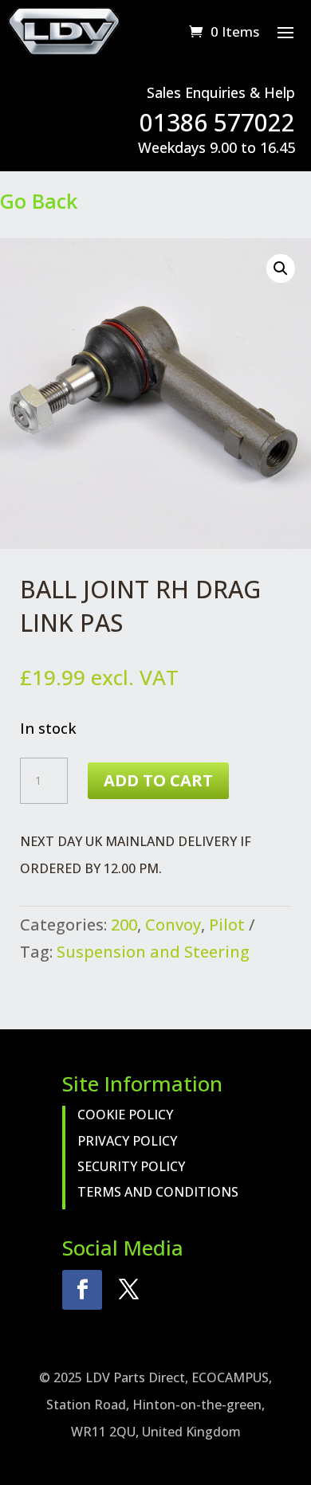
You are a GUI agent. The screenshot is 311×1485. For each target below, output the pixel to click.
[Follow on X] (128, 1290)
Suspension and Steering (153, 951)
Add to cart (158, 780)
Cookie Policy (125, 1114)
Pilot (227, 924)
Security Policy (131, 1166)
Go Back (38, 200)
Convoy (173, 924)
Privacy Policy (127, 1141)
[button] (280, 268)
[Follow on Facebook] (82, 1290)
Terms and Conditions (157, 1192)
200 (124, 924)
